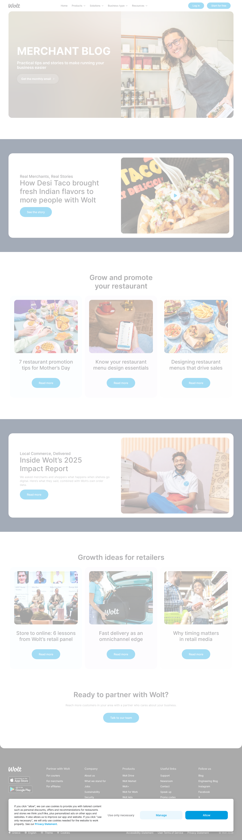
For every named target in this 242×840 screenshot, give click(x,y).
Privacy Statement (46, 823)
